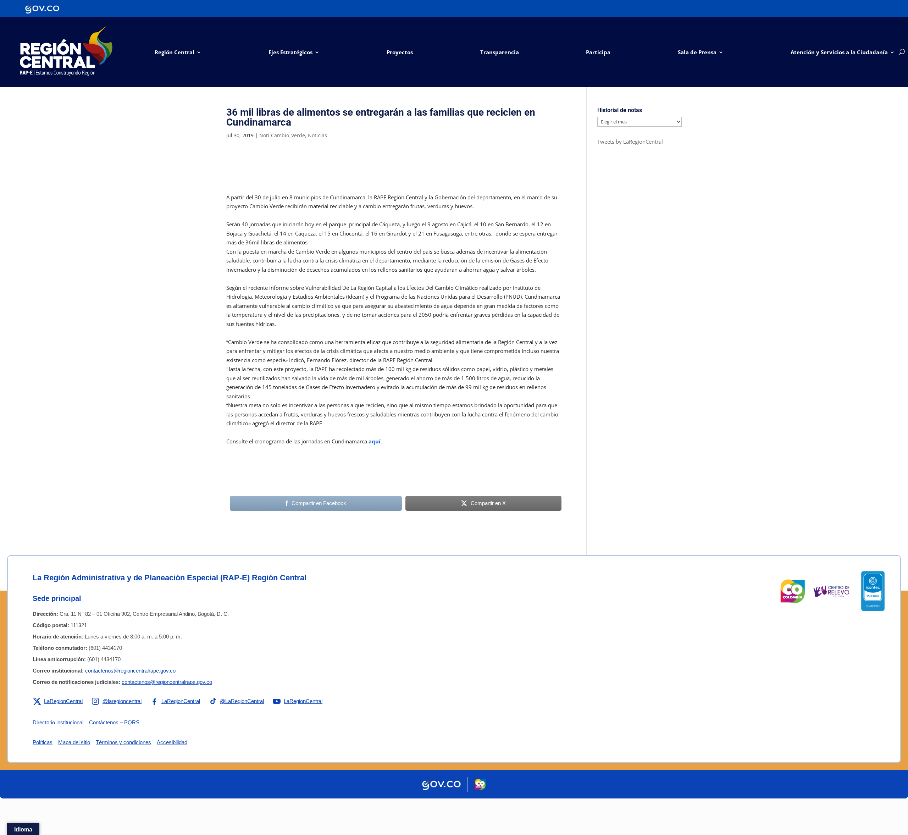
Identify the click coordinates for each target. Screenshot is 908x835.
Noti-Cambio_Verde (282, 135)
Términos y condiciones (123, 742)
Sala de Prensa (697, 52)
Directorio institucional (58, 722)
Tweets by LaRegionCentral (630, 141)
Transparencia (499, 52)
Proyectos (400, 52)
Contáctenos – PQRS (114, 722)
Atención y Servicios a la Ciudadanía (839, 52)
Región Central (174, 52)
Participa (598, 52)
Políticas (42, 742)
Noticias (317, 135)
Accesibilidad (172, 742)
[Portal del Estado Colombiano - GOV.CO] (42, 8)
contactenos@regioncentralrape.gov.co (130, 671)
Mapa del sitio (74, 742)
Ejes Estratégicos (290, 52)
